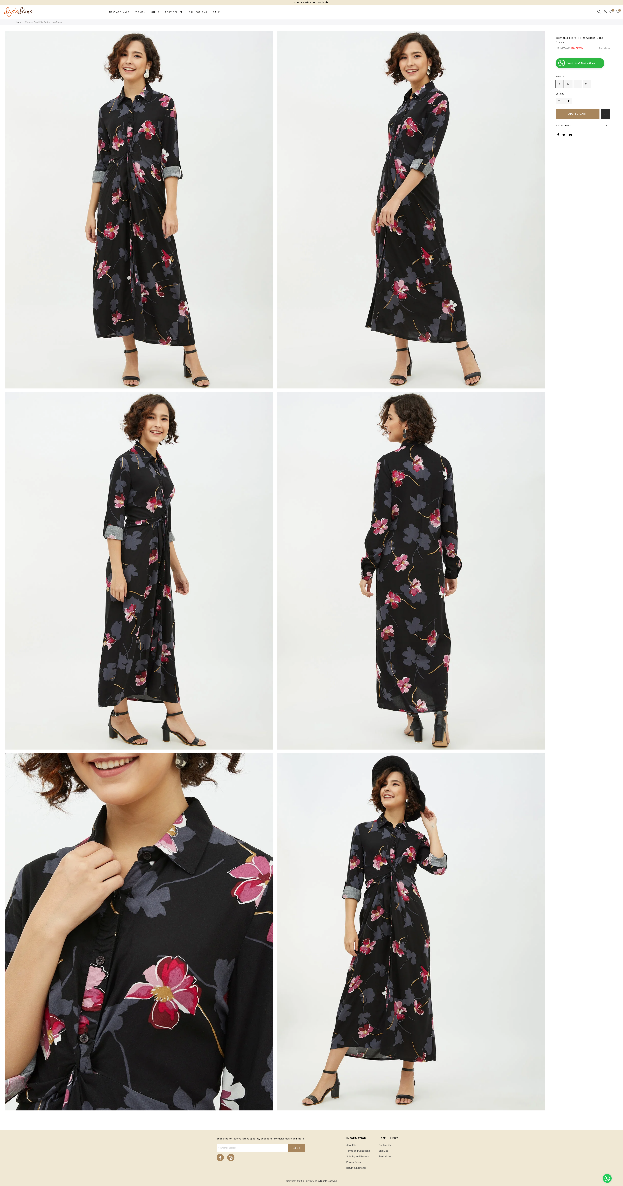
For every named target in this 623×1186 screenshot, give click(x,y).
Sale (216, 12)
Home (18, 22)
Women (140, 12)
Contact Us (385, 1145)
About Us (351, 1145)
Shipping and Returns (357, 1156)
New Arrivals (119, 12)
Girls (155, 12)
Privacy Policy (353, 1162)
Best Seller (174, 12)
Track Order (385, 1156)
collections (198, 12)
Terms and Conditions (358, 1150)
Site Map (383, 1150)
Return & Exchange (356, 1167)
